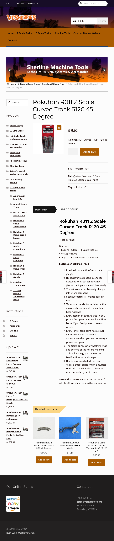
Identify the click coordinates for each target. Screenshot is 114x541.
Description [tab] (41, 209)
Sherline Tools (62, 33)
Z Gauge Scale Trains (86, 179)
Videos (13, 335)
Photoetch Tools (18, 161)
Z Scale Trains (43, 33)
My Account (33, 3)
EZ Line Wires (17, 131)
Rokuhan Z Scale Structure (18, 257)
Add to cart (89, 151)
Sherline (14, 331)
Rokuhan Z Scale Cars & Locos (19, 235)
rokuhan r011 (81, 187)
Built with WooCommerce (20, 532)
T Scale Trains (24, 33)
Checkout (19, 3)
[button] (59, 127)
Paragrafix (15, 326)
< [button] (10, 70)
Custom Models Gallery (86, 33)
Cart (8, 3)
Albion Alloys (16, 125)
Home (9, 33)
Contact (12, 40)
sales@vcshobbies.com (89, 501)
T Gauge (14, 321)
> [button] (104, 70)
